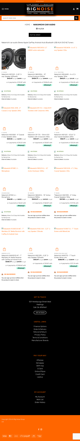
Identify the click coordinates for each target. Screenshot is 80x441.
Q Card (40, 369)
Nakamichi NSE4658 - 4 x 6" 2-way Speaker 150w (65, 75)
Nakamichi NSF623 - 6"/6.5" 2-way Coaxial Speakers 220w (65, 136)
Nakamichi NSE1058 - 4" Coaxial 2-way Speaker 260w (13, 136)
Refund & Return (40, 332)
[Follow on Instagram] (41, 429)
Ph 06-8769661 (40, 1)
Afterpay (40, 360)
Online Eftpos (40, 371)
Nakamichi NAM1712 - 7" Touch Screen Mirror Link (64, 257)
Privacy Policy (40, 335)
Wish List (40, 399)
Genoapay (40, 363)
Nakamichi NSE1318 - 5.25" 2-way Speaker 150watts (38, 257)
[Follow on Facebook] (39, 429)
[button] (5, 8)
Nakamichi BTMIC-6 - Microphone (9, 196)
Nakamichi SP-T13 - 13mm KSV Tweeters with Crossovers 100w (39, 136)
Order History (40, 402)
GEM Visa (40, 366)
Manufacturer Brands (40, 340)
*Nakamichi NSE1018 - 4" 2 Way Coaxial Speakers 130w (65, 196)
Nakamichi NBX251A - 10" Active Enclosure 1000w (39, 196)
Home (27, 24)
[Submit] (76, 18)
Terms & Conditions (40, 337)
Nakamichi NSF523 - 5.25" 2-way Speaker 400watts (12, 75)
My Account (40, 397)
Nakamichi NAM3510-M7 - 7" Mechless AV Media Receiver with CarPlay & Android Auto (11, 257)
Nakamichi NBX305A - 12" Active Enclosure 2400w (37, 75)
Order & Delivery (40, 329)
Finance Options (40, 326)
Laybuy (40, 377)
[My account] (74, 9)
